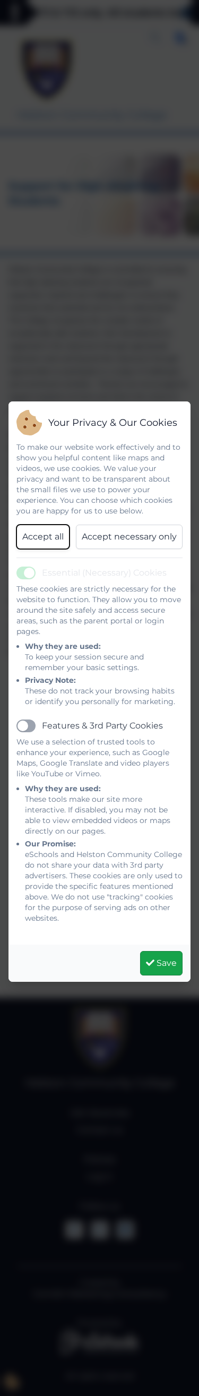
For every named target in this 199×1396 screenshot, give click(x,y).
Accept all (43, 537)
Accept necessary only (129, 537)
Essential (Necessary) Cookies (104, 573)
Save (165, 963)
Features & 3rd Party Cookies (102, 726)
